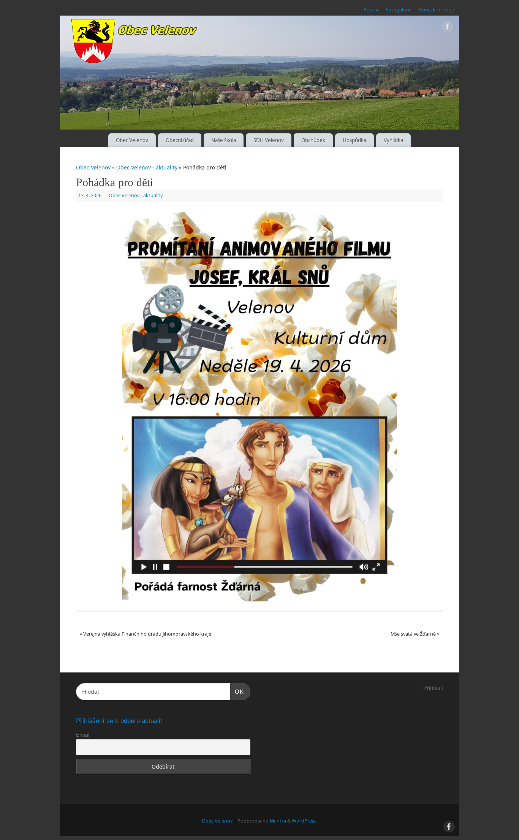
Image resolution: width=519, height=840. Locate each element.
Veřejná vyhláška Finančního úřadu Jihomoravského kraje (145, 634)
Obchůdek (313, 140)
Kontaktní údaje (437, 9)
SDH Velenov (268, 140)
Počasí (371, 9)
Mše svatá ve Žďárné (415, 634)
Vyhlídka (393, 140)
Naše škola (223, 140)
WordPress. (305, 821)
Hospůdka (354, 140)
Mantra (278, 821)
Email (82, 735)
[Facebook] (447, 28)
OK (237, 691)
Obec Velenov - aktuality (146, 167)
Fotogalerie (398, 9)
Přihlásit (433, 688)
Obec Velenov (132, 140)
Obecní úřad (180, 140)
